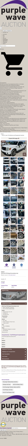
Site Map (11, 432)
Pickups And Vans (6, 384)
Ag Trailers (2, 127)
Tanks (14, 121)
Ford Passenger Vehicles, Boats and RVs (11, 387)
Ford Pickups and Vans (7, 389)
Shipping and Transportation (8, 351)
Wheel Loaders (7, 101)
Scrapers (6, 100)
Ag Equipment (3, 82)
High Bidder (14, 285)
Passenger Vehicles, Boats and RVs (8, 111)
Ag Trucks (2, 130)
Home (2, 133)
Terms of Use (13, 431)
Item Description (6, 354)
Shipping (5, 42)
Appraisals (5, 40)
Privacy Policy (19, 431)
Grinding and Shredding (11, 105)
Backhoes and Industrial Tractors (9, 92)
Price (4, 285)
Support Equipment (4, 117)
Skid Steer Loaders (12, 100)
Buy (4, 35)
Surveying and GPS (20, 100)
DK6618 (3, 340)
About (4, 43)
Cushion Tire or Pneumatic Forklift (7, 109)
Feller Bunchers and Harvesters (7, 104)
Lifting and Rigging (11, 119)
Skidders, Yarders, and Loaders (16, 106)
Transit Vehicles (7, 115)
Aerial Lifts (2, 90)
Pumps (11, 121)
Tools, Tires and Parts (5, 123)
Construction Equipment (5, 89)
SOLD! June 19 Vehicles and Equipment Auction (13, 135)
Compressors (3, 118)
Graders (8, 96)
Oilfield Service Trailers (19, 127)
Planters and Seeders (9, 88)
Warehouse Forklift (13, 110)
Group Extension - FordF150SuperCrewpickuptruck (13, 334)
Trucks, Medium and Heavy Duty (7, 129)
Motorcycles (8, 114)
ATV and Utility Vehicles (8, 113)
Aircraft (1, 113)
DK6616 (3, 344)
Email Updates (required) (5, 428)
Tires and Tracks (15, 125)
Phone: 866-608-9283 (17, 434)
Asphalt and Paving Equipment (11, 90)
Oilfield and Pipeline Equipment (10, 97)
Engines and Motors (10, 118)
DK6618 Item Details (6, 303)
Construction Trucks (8, 130)
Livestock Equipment (9, 86)
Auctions (5, 34)
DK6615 (3, 346)
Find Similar (4, 356)
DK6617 (3, 342)
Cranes (6, 94)
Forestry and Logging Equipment (7, 102)
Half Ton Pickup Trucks (18, 384)
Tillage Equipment (18, 88)
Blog (7, 432)
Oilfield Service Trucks (18, 130)
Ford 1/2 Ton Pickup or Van (8, 392)
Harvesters (6, 85)
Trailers (1, 126)
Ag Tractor (8, 84)
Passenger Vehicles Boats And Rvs (10, 381)
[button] (14, 77)
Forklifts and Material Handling (7, 107)
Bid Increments (5, 358)
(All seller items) (12, 275)
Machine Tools (3, 125)
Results (4, 38)
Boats (4, 114)
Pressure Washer (6, 121)
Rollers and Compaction (10, 98)
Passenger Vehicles (15, 114)
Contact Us (5, 32)
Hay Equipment (12, 85)
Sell (3, 37)
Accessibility (3, 432)
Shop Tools (8, 125)
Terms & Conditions (4, 431)
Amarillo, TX (3, 279)
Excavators (4, 96)
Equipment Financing (7, 349)
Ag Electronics (3, 84)
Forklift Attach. (18, 109)
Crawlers (10, 94)
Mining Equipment (14, 96)
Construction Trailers (9, 127)
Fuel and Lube (18, 118)
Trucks (9, 131)
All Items (2, 49)
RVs (3, 115)
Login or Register (7, 30)
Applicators (13, 84)
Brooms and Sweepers (9, 93)
